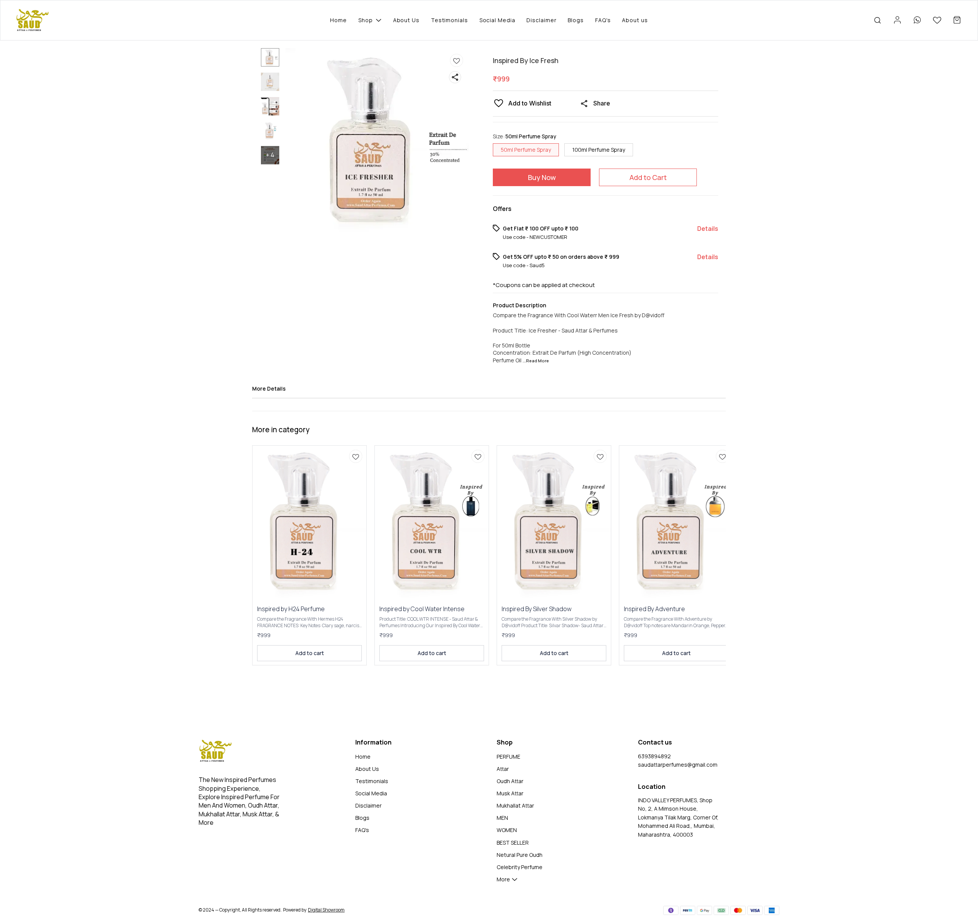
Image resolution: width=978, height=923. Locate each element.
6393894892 (654, 756)
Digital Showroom (326, 910)
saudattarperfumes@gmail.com (677, 764)
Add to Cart (648, 177)
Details (707, 228)
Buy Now (542, 177)
